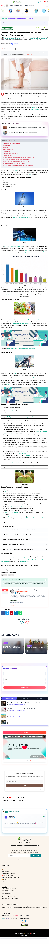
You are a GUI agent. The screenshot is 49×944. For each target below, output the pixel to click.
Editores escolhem (24, 698)
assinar (40, 1)
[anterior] (4, 6)
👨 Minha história (5, 869)
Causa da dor (27, 455)
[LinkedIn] (29, 843)
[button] (44, 2)
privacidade (20, 858)
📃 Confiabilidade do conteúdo (8, 873)
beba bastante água (8, 491)
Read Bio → (12, 605)
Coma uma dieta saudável (34, 319)
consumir (8, 384)
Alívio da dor (34, 107)
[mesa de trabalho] (24, 395)
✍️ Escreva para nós (6, 881)
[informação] (16, 48)
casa (3, 18)
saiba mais (21, 584)
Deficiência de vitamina (9, 409)
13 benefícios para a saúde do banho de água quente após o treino (22, 467)
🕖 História (11, 575)
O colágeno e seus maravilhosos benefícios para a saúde (20, 417)
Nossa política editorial (27, 54)
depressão (20, 462)
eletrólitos (27, 250)
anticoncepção (14, 462)
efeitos (12, 411)
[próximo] (47, 6)
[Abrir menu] (47, 2)
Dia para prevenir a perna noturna (31, 252)
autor (5, 590)
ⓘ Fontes (4, 575)
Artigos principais (40, 698)
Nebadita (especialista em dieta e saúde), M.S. (27, 590)
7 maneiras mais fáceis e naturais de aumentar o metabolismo (21, 348)
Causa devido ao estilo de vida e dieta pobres (24, 558)
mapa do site (9, 931)
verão (31, 215)
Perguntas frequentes (17, 931)
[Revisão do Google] (24, 921)
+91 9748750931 (11, 896)
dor (16, 170)
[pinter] (27, 843)
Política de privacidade (28, 789)
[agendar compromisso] (24, 338)
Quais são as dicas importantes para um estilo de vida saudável (21, 522)
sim (21, 623)
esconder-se (11, 140)
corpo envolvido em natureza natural (21, 217)
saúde (6, 18)
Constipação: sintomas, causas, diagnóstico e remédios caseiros (21, 221)
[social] (15, 593)
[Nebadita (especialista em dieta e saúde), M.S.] (12, 591)
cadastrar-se (35, 855)
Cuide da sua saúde (34, 109)
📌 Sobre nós (5, 867)
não (27, 623)
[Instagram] (24, 843)
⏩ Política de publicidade (7, 879)
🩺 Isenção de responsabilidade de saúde (24, 579)
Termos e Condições (38, 931)
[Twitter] (22, 843)
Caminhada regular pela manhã (11, 512)
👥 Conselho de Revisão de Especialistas (10, 877)
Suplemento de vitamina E (13, 516)
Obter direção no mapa (6, 893)
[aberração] (18, 2)
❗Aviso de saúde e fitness (7, 875)
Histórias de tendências (9, 698)
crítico (5, 592)
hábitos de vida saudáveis (11, 294)
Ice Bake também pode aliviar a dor (18, 506)
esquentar (34, 377)
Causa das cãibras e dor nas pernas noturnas (21, 323)
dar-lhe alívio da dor (21, 453)
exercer (14, 373)
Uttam (34, 933)
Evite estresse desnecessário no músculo (35, 518)
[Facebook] (19, 843)
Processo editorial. (38, 597)
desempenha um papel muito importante (13, 246)
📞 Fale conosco (5, 871)
